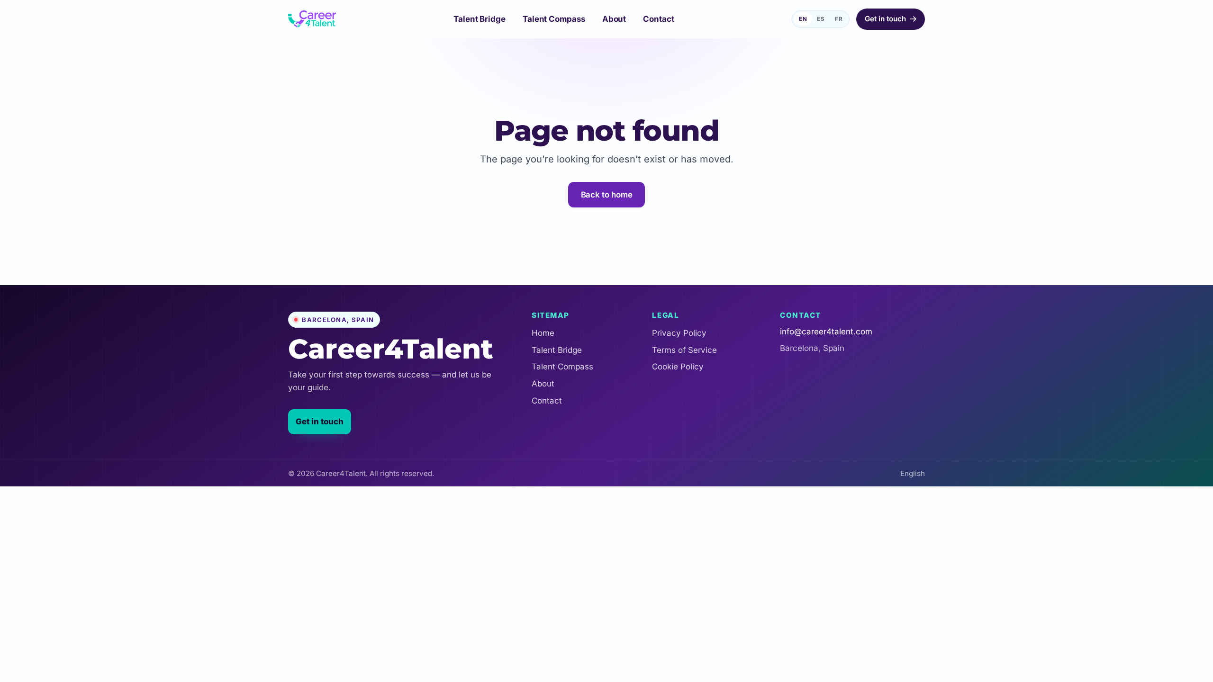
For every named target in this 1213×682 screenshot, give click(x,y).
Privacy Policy (679, 333)
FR (839, 19)
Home (543, 333)
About (543, 383)
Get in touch (320, 421)
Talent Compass (562, 366)
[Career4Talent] (312, 18)
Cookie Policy (678, 366)
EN (803, 19)
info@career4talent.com (826, 331)
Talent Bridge (557, 350)
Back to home (607, 194)
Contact (547, 400)
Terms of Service (684, 350)
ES (821, 19)
